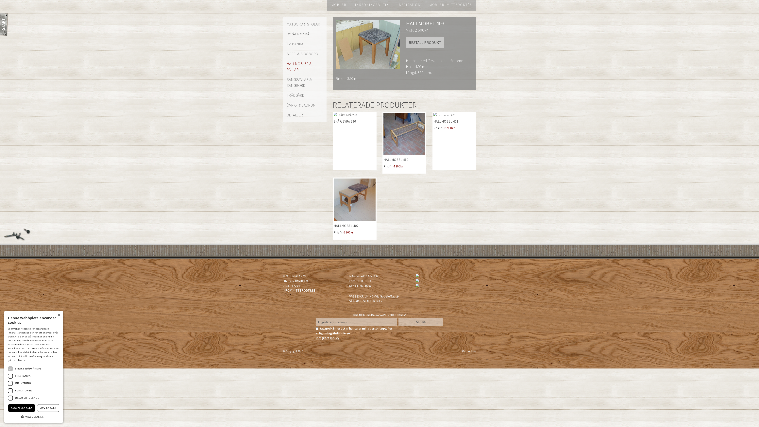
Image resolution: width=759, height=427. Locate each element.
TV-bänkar (296, 43)
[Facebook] (417, 276)
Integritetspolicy (327, 338)
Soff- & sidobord (302, 53)
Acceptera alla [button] (21, 408)
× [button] (58, 315)
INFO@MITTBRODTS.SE (299, 290)
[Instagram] (417, 281)
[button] (33, 416)
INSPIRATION (409, 4)
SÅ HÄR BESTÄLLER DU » (365, 301)
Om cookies (469, 351)
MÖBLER (338, 4)
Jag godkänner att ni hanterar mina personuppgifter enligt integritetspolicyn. (354, 333)
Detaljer (295, 114)
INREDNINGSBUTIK (372, 4)
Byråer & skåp (299, 33)
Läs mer (22, 360)
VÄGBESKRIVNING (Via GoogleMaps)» (374, 296)
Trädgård (295, 95)
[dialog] (33, 367)
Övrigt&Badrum (301, 105)
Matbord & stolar (303, 24)
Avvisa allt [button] (48, 408)
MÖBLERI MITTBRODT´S (450, 4)
